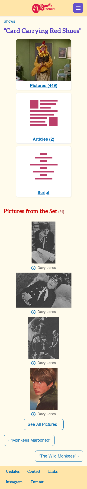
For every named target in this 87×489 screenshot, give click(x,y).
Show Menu (78, 8)
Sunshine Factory (43, 8)
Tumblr (37, 482)
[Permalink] (70, 212)
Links (53, 471)
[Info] (33, 268)
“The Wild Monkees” (57, 456)
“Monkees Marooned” (31, 440)
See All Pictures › (44, 424)
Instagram (14, 482)
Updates (12, 471)
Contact (33, 471)
